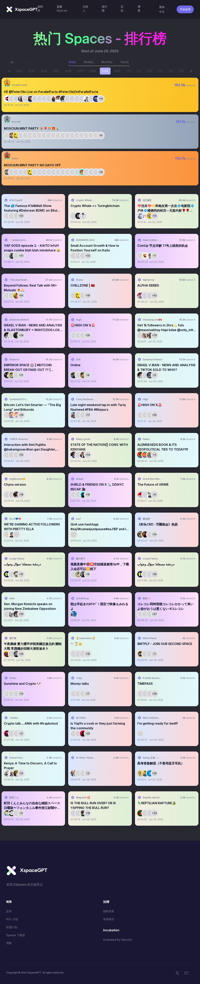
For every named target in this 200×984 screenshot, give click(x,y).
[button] (100, 95)
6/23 (32, 71)
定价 (9, 911)
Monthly (106, 62)
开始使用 (185, 9)
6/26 (68, 71)
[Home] (22, 9)
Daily (72, 62)
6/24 (44, 71)
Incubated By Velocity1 (117, 939)
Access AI (55, 215)
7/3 (149, 71)
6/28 (93, 71)
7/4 (160, 71)
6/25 (56, 71)
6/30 (117, 71)
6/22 (19, 71)
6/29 (105, 71)
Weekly (89, 62)
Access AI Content (181, 99)
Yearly (124, 62)
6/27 (81, 71)
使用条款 (108, 919)
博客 (9, 943)
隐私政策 (108, 911)
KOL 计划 (12, 919)
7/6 (181, 71)
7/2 (139, 71)
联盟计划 (11, 927)
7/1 (128, 71)
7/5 (171, 71)
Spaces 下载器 (15, 935)
